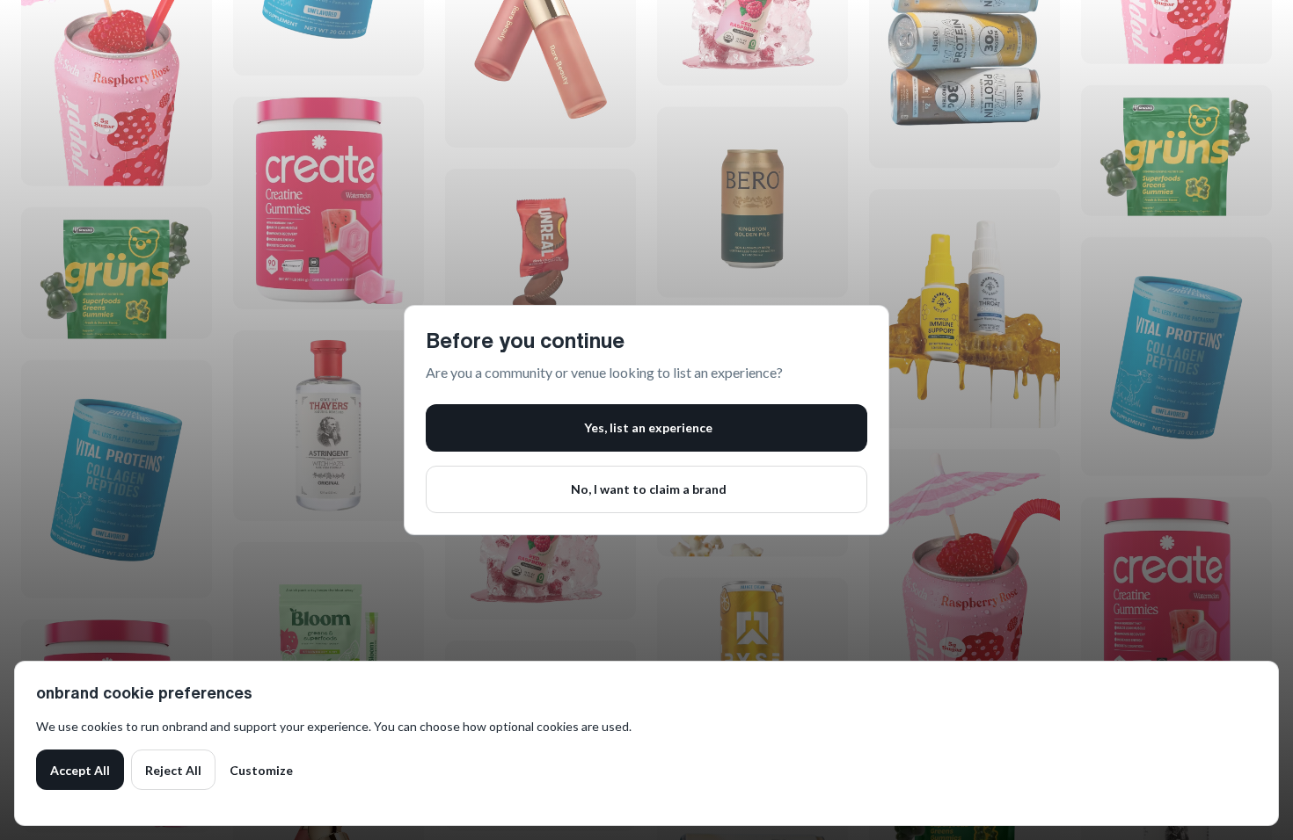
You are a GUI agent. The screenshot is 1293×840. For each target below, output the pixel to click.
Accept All (80, 770)
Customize (261, 770)
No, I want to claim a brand (649, 489)
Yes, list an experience (648, 427)
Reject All (173, 770)
